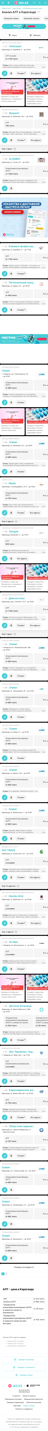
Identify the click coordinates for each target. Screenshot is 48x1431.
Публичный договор (33, 1402)
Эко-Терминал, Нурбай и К (22, 1051)
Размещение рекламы (13, 1399)
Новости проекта (29, 1396)
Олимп (6, 370)
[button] (35, 35)
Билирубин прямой (31, 18)
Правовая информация (15, 1402)
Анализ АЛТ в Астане (15, 1343)
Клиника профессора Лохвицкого (22, 246)
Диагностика (17, 598)
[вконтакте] (28, 1391)
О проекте (16, 1396)
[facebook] (24, 1391)
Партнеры (17, 1406)
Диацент (14, 113)
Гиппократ (15, 46)
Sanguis (13, 531)
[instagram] (20, 1391)
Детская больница (20, 1006)
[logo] (21, 3)
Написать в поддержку (24, 1409)
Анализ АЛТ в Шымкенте (16, 1346)
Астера (13, 942)
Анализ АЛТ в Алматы (15, 1341)
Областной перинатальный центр (22, 1126)
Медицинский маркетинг (33, 1399)
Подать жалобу (29, 1406)
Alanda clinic (16, 896)
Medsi (12, 483)
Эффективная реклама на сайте (14, 239)
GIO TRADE (8, 850)
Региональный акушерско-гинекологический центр (22, 282)
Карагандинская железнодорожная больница (22, 1090)
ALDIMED (14, 159)
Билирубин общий (11, 18)
